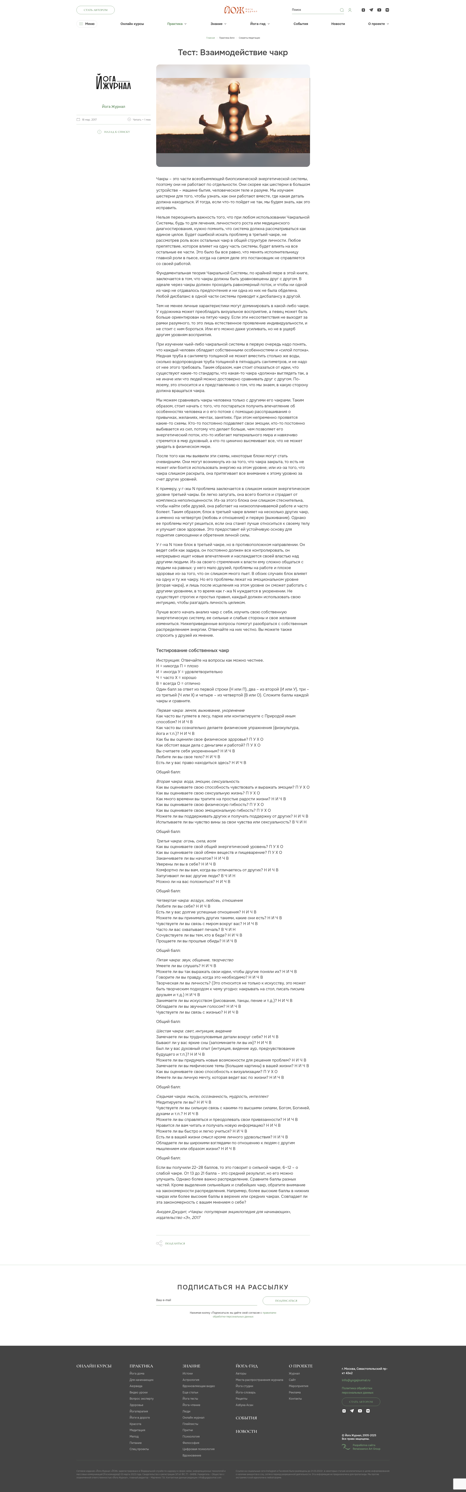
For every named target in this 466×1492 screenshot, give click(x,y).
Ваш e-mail (163, 1300)
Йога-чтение (191, 1405)
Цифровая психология (199, 1449)
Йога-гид (258, 24)
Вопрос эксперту (142, 1399)
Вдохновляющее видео (199, 1386)
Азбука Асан (244, 1405)
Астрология (191, 1380)
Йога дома (137, 1373)
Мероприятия (298, 1386)
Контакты (295, 1399)
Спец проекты (139, 1449)
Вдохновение (192, 1455)
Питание (136, 1443)
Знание (216, 24)
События (301, 24)
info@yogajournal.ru (356, 1380)
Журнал (294, 1373)
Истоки (188, 1373)
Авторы (241, 1373)
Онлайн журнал (193, 1417)
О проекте (376, 24)
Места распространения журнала (259, 1380)
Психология (191, 1436)
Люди (186, 1411)
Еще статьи (190, 1392)
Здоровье (136, 1405)
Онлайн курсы (132, 24)
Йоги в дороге (140, 1417)
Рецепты (241, 1399)
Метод (134, 1436)
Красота (135, 1424)
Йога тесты (190, 1399)
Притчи (188, 1430)
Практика (175, 24)
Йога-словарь (246, 1392)
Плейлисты (190, 1424)
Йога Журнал (113, 106)
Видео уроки (139, 1392)
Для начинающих (141, 1380)
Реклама (295, 1392)
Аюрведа (136, 1386)
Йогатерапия (139, 1411)
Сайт (292, 1380)
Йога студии (244, 1386)
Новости (338, 24)
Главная (210, 37)
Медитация (137, 1430)
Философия (191, 1443)
